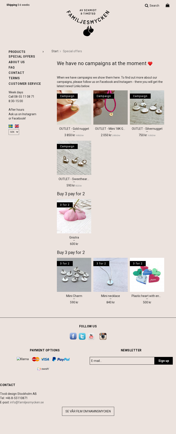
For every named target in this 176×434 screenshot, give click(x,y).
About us (17, 62)
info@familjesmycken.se (27, 402)
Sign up (163, 360)
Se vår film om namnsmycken (88, 411)
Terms (14, 78)
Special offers (22, 56)
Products (17, 52)
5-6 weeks (18, 4)
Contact (16, 73)
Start (55, 51)
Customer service (25, 83)
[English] (17, 126)
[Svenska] (11, 126)
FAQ (12, 67)
